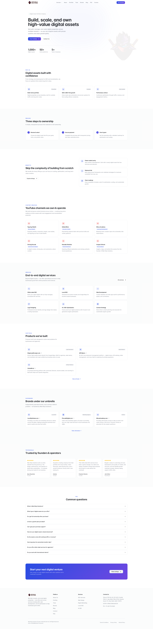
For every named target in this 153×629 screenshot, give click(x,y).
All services (121, 280)
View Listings (115, 571)
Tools (76, 2)
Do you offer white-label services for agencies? (40, 547)
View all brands (76, 430)
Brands (82, 2)
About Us (55, 597)
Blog (87, 2)
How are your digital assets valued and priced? (40, 532)
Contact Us (46, 39)
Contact (96, 2)
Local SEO (81, 605)
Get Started (121, 2)
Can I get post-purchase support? (36, 526)
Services (58, 2)
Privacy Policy (113, 622)
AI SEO (80, 608)
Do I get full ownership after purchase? (37, 516)
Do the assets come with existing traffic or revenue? (41, 537)
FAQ (91, 2)
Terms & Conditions (104, 622)
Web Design (81, 600)
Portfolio (71, 2)
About (65, 2)
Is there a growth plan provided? (36, 521)
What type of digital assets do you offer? (38, 511)
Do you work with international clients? (37, 552)
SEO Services (81, 597)
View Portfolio (33, 39)
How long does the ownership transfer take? (39, 542)
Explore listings (31, 178)
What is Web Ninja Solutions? (35, 506)
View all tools (75, 379)
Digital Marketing (82, 603)
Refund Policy (122, 622)
